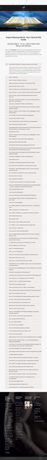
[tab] (23, 64)
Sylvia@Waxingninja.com (39, 421)
